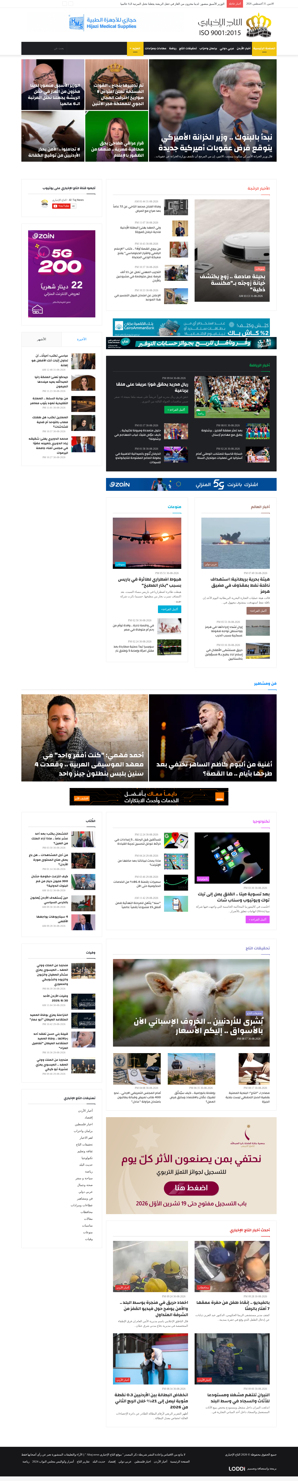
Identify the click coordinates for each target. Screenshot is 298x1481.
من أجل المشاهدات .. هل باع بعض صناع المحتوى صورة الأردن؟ (48, 859)
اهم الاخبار (86, 1137)
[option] (149, 110)
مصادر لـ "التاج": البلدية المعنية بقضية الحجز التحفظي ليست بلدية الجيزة (248, 1097)
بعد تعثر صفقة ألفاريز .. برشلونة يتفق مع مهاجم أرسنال (221, 433)
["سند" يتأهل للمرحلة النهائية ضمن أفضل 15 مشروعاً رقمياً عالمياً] (176, 904)
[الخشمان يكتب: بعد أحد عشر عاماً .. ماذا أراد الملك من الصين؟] (83, 839)
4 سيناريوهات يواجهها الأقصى (52, 919)
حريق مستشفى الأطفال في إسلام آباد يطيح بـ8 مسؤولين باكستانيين (224, 654)
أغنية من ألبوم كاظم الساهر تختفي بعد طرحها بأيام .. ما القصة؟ (214, 768)
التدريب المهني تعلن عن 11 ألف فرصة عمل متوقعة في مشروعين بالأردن (138, 276)
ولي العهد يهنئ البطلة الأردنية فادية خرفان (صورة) (140, 230)
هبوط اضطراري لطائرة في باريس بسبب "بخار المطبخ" (149, 582)
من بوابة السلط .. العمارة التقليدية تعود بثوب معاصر (49, 401)
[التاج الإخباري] (236, 24)
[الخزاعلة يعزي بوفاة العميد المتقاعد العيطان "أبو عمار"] (83, 1021)
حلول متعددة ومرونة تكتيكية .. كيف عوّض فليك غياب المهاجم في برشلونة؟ (137, 435)
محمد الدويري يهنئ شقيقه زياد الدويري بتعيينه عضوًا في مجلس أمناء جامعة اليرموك (48, 446)
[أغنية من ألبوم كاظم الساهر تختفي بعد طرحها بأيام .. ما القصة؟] (213, 737)
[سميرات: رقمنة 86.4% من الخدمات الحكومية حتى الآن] (176, 883)
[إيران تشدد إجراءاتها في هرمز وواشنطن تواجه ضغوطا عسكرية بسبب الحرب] (258, 628)
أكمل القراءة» (258, 610)
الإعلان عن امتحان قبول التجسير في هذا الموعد (137, 298)
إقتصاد (89, 1117)
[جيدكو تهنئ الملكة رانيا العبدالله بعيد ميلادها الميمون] (83, 383)
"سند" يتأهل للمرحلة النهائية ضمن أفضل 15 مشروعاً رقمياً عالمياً (138, 905)
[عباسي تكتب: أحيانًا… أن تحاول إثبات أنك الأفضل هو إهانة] (83, 361)
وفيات (89, 1239)
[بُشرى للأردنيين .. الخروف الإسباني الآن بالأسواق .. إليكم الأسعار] (191, 1003)
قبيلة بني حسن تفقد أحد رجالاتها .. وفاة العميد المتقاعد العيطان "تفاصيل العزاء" (50, 1041)
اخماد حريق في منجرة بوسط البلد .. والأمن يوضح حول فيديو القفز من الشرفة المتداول (154, 1308)
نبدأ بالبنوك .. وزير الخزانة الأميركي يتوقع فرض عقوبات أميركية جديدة (215, 142)
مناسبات (87, 1225)
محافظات (86, 1212)
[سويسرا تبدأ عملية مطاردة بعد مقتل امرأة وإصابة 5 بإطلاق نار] (169, 647)
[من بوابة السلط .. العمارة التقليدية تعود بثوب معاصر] (83, 404)
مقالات (88, 1218)
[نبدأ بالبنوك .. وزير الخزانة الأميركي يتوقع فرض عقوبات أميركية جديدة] (213, 110)
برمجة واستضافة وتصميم (262, 1468)
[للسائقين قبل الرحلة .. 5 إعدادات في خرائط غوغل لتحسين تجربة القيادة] (176, 840)
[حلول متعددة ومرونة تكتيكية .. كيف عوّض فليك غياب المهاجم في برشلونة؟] (176, 431)
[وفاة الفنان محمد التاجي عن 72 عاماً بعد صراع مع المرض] (176, 207)
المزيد (136, 48)
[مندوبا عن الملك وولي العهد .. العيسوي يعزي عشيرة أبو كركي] (83, 1065)
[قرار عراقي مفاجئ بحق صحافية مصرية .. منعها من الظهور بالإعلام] (116, 136)
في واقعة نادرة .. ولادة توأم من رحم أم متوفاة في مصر (133, 628)
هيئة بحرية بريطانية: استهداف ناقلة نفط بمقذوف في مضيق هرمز (240, 585)
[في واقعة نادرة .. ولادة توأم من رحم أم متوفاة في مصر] (169, 626)
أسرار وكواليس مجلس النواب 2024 (53, 1461)
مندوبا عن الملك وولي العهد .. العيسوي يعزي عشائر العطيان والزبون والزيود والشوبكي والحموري (52, 974)
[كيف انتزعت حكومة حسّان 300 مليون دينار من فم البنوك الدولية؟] (83, 882)
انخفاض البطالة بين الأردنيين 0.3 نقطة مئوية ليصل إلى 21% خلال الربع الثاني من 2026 (151, 1401)
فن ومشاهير (85, 1198)
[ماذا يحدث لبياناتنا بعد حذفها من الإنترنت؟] (176, 861)
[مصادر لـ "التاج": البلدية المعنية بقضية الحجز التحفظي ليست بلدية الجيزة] (254, 1069)
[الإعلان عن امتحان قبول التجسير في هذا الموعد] (176, 296)
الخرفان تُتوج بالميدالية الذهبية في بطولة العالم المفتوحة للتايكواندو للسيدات (138, 458)
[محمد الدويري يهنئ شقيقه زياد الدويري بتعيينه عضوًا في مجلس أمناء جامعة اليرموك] (83, 444)
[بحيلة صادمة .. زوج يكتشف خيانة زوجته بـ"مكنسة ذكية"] (232, 250)
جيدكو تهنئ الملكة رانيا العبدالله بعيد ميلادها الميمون (51, 381)
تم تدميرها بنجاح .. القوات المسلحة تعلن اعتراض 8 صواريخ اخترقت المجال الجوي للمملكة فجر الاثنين (118, 94)
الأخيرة (81, 339)
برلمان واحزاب (208, 48)
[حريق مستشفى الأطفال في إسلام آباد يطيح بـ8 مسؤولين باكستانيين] (258, 651)
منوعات (88, 1232)
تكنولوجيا (87, 1158)
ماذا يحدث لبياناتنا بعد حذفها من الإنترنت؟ (139, 863)
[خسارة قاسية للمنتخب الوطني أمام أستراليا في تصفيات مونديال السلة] (258, 455)
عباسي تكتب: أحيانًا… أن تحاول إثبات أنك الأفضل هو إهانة (49, 360)
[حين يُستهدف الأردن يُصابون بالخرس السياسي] (83, 903)
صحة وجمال (85, 1185)
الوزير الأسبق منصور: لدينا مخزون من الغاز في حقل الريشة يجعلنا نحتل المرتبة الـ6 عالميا (54, 94)
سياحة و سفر (84, 1178)
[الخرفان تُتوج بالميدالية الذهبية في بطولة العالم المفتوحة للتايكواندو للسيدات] (176, 455)
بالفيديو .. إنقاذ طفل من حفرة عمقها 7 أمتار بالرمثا (233, 1305)
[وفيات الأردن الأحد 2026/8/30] (83, 1002)
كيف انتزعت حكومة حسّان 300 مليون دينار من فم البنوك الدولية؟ (49, 881)
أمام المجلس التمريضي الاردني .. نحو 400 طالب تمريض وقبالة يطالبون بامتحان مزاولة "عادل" (137, 1097)
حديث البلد (86, 1164)
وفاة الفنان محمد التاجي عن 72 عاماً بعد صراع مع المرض (137, 209)
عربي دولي (227, 48)
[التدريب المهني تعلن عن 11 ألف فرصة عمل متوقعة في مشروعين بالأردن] (176, 273)
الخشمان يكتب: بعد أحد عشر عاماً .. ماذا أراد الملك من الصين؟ (49, 838)
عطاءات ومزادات (155, 48)
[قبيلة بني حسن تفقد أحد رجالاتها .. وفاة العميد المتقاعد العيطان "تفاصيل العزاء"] (83, 1039)
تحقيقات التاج (188, 48)
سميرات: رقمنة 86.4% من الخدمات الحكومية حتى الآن (137, 884)
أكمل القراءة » (176, 409)
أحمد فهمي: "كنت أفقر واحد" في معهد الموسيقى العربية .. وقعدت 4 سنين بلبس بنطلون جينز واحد (89, 764)
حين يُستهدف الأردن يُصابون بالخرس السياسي (49, 900)
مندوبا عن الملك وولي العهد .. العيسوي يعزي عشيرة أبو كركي (52, 1064)
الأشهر (41, 339)
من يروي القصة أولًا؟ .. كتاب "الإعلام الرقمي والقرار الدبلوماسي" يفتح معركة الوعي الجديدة (137, 253)
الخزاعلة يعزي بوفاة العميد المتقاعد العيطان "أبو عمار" (48, 1017)
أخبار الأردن (244, 48)
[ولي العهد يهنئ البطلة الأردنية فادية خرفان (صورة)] (180, 228)
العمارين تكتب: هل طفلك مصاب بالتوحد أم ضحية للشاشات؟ (50, 422)
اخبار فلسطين (84, 1124)
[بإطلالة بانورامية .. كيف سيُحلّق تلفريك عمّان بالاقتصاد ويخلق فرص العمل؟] (191, 1069)
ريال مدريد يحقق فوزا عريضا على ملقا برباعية (152, 387)
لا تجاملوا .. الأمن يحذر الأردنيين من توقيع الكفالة (196, 3)
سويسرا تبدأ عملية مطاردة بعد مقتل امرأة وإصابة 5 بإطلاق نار (133, 649)
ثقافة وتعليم (85, 1151)
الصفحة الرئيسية (264, 48)
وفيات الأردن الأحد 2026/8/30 (55, 998)
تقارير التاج (83, 1461)
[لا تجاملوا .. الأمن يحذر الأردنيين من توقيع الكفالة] (52, 136)
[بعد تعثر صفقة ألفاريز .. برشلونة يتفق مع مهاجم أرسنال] (258, 431)
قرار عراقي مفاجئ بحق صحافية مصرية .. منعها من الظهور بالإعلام (117, 149)
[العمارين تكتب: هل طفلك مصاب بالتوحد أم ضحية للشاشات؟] (83, 423)
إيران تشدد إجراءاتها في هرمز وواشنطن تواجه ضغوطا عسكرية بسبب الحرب (224, 631)
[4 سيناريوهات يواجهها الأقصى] (83, 922)
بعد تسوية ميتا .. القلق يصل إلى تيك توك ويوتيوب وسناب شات (234, 897)
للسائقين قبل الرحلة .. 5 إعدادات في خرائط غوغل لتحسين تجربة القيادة (138, 842)
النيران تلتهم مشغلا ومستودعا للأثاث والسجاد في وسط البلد (238, 1398)
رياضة (172, 48)
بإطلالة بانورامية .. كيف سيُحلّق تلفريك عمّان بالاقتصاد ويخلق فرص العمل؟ (192, 1097)
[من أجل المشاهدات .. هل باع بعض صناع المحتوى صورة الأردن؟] (83, 861)
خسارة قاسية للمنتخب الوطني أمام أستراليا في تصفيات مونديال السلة (219, 456)
